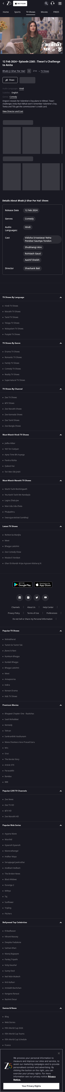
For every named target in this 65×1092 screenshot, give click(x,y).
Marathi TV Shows (13, 311)
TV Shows (30, 11)
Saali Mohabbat (11, 719)
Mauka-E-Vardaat (12, 557)
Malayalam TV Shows (14, 328)
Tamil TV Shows (11, 317)
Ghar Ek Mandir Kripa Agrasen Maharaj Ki (23, 563)
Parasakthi (9, 770)
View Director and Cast (13, 110)
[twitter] (35, 597)
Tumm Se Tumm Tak (13, 645)
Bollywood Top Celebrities (15, 922)
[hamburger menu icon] (59, 3)
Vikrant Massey (11, 936)
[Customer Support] (52, 3)
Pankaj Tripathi (11, 959)
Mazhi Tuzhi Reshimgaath (16, 489)
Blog (7, 1016)
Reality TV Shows (12, 374)
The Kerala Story (12, 759)
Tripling (8, 908)
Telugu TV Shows (12, 323)
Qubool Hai (10, 466)
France (8, 1045)
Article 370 (9, 765)
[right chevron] (6, 139)
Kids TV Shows (11, 696)
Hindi (21, 87)
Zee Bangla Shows (13, 426)
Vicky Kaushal (11, 965)
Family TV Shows (12, 363)
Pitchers (8, 913)
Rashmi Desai (11, 999)
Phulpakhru (10, 511)
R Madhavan (10, 931)
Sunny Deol (10, 970)
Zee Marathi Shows (13, 408)
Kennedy (8, 725)
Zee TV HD (9, 805)
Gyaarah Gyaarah (12, 845)
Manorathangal (11, 851)
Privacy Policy (12, 613)
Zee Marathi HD (12, 816)
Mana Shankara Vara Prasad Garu (20, 742)
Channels (14, 607)
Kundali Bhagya (11, 662)
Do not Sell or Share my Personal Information (31, 619)
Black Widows (11, 879)
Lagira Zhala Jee (12, 500)
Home (6, 11)
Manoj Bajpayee (12, 953)
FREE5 (56, 11)
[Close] (58, 1053)
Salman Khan (10, 948)
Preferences (50, 613)
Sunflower (9, 902)
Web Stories (10, 1022)
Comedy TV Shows (13, 368)
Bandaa (8, 776)
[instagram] (27, 597)
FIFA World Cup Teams (14, 1033)
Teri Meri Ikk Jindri (13, 471)
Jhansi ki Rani (10, 650)
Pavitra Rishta (11, 460)
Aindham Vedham (12, 868)
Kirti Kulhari (10, 982)
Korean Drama (11, 690)
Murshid (8, 839)
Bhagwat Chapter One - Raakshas (19, 713)
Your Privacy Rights (31, 1086)
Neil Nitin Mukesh (12, 976)
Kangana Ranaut (12, 993)
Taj (6, 896)
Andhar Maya (11, 856)
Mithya (8, 890)
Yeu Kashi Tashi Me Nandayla (17, 494)
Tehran (8, 730)
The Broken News (12, 873)
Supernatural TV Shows (15, 380)
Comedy (13, 95)
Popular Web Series (12, 825)
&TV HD (8, 810)
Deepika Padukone (13, 942)
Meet (7, 540)
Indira (7, 685)
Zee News (9, 799)
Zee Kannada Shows (13, 414)
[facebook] (18, 597)
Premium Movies (10, 705)
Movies (44, 11)
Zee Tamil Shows (12, 420)
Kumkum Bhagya (12, 656)
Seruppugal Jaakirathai (15, 862)
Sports (17, 11)
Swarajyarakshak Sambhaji (16, 517)
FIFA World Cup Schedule (16, 1039)
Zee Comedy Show (13, 552)
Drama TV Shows (12, 351)
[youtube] (44, 597)
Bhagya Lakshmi (12, 546)
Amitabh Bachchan (13, 988)
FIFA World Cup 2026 (14, 1028)
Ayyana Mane (11, 833)
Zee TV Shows (11, 397)
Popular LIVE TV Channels (15, 791)
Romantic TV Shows (13, 357)
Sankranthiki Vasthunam (15, 736)
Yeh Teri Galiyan (12, 449)
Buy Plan (22, 3)
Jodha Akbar (10, 443)
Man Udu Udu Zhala (13, 506)
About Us (30, 607)
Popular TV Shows (11, 631)
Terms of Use (32, 613)
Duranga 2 (9, 885)
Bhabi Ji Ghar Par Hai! (14, 69)
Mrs (6, 747)
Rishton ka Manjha (13, 534)
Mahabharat (10, 639)
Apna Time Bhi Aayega (15, 454)
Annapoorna (10, 679)
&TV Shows (9, 403)
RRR (6, 782)
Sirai (7, 753)
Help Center (47, 607)
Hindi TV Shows (11, 305)
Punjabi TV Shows (12, 334)
